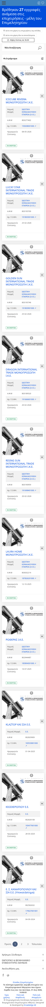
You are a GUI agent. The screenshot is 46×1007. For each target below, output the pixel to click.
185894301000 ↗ (29, 663)
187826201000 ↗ (29, 578)
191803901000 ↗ (29, 308)
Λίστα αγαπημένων (42, 3)
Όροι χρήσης (6, 996)
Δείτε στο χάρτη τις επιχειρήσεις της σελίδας (23, 31)
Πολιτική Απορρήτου (36, 996)
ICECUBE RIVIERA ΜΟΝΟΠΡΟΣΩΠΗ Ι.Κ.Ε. (19, 101)
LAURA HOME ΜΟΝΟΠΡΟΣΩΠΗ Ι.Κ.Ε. (19, 553)
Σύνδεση (38, 3)
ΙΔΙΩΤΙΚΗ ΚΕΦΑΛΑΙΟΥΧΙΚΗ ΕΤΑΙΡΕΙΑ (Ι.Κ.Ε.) (29, 112)
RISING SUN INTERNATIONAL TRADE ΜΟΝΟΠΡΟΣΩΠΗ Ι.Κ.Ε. (20, 463)
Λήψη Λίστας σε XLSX (19, 40)
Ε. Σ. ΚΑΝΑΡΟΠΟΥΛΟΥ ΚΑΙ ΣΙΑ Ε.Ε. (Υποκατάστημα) (21, 891)
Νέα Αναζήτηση (13, 47)
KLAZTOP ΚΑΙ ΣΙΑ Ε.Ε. (18, 724)
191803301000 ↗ (29, 217)
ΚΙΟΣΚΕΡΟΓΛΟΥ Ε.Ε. (17, 807)
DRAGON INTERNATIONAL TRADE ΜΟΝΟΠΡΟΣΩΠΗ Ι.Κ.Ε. (21, 372)
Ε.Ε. (26, 731)
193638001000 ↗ (29, 126)
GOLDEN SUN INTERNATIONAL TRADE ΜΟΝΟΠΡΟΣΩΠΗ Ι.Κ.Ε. (20, 281)
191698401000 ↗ (29, 490)
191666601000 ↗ (29, 399)
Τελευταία (37, 944)
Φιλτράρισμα (10, 58)
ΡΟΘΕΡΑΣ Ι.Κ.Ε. (15, 639)
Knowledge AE (30, 1005)
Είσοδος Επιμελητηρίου (23, 982)
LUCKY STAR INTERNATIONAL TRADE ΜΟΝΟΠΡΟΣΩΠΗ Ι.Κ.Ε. (20, 190)
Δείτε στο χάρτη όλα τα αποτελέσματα (20, 35)
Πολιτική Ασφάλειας (20, 996)
